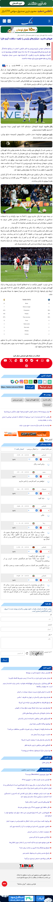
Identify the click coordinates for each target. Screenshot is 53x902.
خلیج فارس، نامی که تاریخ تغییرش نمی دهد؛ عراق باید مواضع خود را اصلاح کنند (28, 814)
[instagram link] (21, 360)
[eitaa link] (16, 360)
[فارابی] (26, 29)
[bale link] (32, 360)
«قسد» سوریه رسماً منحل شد (40, 735)
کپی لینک (29, 387)
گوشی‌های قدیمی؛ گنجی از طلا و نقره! (37, 802)
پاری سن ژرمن (17, 400)
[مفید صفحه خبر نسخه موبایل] (26, 11)
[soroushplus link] (26, 360)
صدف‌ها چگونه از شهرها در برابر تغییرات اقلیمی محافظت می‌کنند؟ (28, 729)
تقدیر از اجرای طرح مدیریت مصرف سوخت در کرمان (33, 692)
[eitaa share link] (26, 382)
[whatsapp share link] (31, 382)
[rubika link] (47, 360)
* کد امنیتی (48, 652)
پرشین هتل (46, 762)
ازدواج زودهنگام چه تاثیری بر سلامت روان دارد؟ (34, 848)
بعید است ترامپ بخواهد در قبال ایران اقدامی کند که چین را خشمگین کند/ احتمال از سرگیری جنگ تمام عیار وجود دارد (28, 795)
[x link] (10, 360)
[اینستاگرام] (21, 381)
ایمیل (50, 625)
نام (51, 615)
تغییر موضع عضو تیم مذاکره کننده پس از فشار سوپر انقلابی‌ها (29, 842)
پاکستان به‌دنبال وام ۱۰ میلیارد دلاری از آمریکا (35, 740)
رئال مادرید (47, 400)
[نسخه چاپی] (50, 382)
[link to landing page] (27, 21)
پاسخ (14, 459)
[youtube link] (5, 360)
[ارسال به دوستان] (45, 382)
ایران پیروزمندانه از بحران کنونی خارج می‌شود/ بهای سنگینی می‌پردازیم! (27, 412)
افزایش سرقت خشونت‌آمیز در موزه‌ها (38, 673)
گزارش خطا (48, 439)
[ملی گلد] (26, 3)
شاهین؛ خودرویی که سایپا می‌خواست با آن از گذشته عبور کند (30, 826)
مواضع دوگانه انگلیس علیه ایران (39, 724)
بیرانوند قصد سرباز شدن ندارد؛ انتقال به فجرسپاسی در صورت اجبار (28, 821)
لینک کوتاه (46, 387)
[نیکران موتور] (26, 144)
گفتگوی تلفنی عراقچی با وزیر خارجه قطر (37, 745)
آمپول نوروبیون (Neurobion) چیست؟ (37, 774)
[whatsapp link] (42, 360)
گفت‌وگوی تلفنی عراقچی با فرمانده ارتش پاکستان (34, 719)
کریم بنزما (47, 405)
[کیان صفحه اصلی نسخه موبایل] (26, 898)
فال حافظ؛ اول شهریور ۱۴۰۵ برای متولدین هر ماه (34, 807)
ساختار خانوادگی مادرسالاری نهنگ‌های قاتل (36, 713)
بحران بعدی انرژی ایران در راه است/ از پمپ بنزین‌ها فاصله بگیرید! (29, 678)
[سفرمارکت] (26, 434)
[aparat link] (26, 366)
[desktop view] (9, 21)
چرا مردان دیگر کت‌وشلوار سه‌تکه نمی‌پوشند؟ (35, 751)
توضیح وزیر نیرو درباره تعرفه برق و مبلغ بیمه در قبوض (32, 708)
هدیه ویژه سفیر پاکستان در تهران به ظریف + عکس (33, 697)
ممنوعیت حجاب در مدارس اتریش (38, 832)
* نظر (50, 635)
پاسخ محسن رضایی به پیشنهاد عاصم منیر (36, 853)
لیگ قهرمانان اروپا (32, 400)
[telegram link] (37, 360)
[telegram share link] (40, 382)
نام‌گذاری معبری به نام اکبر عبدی (39, 837)
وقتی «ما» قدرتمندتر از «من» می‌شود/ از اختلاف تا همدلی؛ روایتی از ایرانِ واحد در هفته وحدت (27, 419)
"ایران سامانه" (21, 884)
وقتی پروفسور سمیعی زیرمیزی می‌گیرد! (37, 858)
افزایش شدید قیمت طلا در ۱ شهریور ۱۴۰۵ (36, 780)
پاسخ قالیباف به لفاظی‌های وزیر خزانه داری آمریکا (34, 703)
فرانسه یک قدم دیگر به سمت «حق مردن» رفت (34, 425)
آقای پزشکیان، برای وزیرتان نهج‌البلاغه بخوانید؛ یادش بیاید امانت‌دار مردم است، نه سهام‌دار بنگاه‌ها (27, 685)
